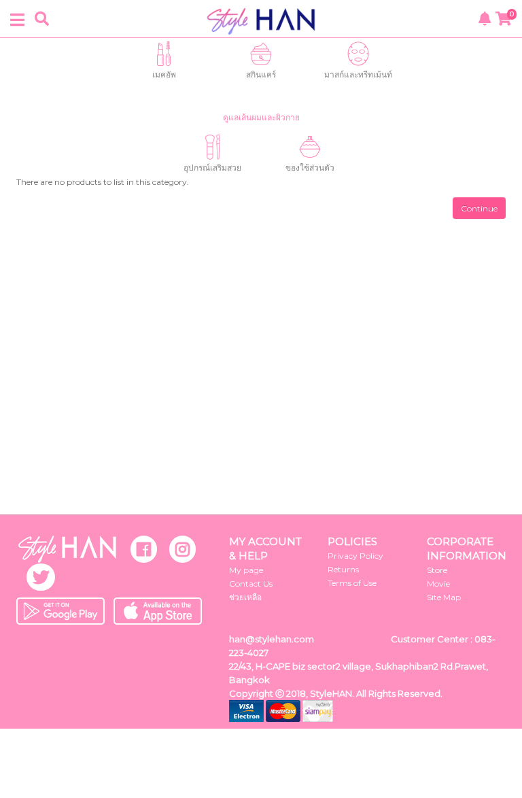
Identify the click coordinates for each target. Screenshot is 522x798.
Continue (479, 208)
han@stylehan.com (271, 639)
